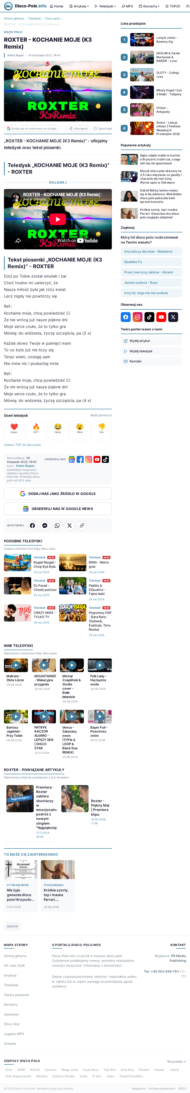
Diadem (144, 1070)
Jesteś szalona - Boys (141, 282)
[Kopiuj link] (82, 525)
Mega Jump (69, 1070)
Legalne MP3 (14, 1034)
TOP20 (175, 6)
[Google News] (71, 459)
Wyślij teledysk (141, 351)
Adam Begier (15, 55)
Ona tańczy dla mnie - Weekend (148, 251)
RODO (182, 1088)
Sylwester (11, 1014)
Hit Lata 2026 (14, 965)
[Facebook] (80, 459)
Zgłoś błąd (105, 128)
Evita (8, 1070)
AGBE (21, 1070)
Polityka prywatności (161, 1088)
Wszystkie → (176, 1061)
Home (58, 6)
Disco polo (52, 18)
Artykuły (81, 6)
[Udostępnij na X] (69, 525)
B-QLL (97, 1076)
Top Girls (110, 1070)
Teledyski (107, 6)
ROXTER (12, 926)
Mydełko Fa (133, 262)
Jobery (174, 1070)
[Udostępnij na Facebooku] (32, 525)
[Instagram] (88, 459)
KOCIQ (35, 1070)
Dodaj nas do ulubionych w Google (33, 128)
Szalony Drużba (63, 1076)
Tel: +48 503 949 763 (165, 973)
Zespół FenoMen (131, 1076)
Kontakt (136, 361)
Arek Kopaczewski (18, 1076)
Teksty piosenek (16, 995)
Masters (42, 1076)
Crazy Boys (91, 1070)
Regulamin (138, 1088)
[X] (173, 317)
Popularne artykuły (136, 145)
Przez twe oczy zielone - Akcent (148, 272)
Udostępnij (80, 128)
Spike (111, 1076)
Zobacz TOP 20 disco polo (22, 445)
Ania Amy (127, 1070)
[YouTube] (97, 459)
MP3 (129, 6)
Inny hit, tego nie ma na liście (146, 293)
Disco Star (12, 1024)
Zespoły (10, 1043)
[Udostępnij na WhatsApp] (57, 525)
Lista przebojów (133, 23)
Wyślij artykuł (140, 341)
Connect (50, 1070)
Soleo (84, 1076)
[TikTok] (105, 459)
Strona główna (14, 18)
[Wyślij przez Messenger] (45, 525)
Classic (159, 1070)
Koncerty (151, 6)
